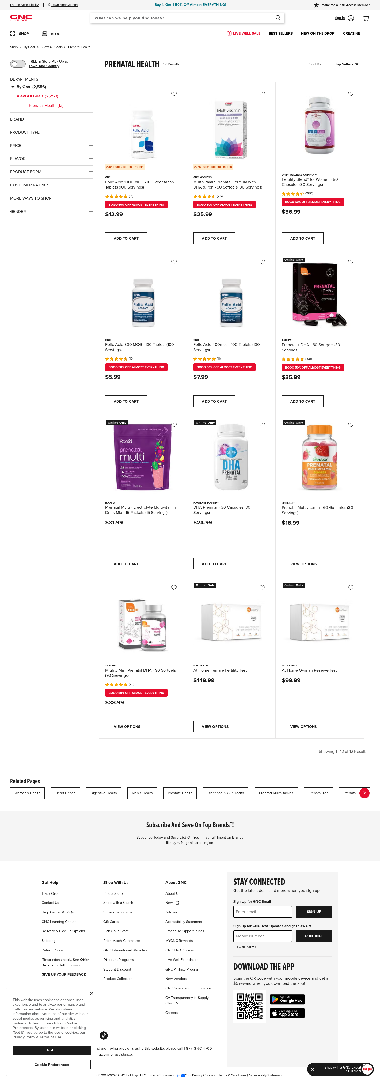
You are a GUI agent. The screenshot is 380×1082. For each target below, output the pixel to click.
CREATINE (351, 33)
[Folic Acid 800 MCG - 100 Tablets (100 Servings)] (143, 294)
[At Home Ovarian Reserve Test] (320, 620)
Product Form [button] (25, 172)
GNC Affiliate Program (182, 969)
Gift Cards (111, 922)
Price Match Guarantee (121, 940)
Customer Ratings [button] (29, 185)
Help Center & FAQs (58, 912)
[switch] (18, 64)
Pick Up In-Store (116, 931)
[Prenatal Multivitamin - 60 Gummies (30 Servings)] (320, 457)
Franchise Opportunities (184, 931)
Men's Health (142, 793)
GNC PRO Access (179, 950)
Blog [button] (55, 34)
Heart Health (65, 793)
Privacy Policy (24, 1037)
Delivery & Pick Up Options (63, 931)
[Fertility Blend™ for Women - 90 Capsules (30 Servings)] (320, 126)
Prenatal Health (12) (46, 105)
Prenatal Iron (318, 793)
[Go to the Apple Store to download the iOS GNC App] (287, 1013)
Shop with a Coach (118, 902)
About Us (172, 893)
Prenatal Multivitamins (276, 793)
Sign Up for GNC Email (252, 901)
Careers (171, 1013)
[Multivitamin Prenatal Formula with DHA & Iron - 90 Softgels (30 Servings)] (231, 126)
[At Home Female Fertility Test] (231, 620)
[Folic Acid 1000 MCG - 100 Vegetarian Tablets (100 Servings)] (143, 126)
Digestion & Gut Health (225, 793)
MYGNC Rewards (179, 940)
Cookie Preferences (52, 1065)
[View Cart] (368, 15)
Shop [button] (24, 34)
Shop (14, 47)
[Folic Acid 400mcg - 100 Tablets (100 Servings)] (231, 294)
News (170, 902)
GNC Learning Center (59, 922)
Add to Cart (126, 238)
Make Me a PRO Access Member (346, 5)
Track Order (51, 893)
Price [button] (15, 145)
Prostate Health (180, 793)
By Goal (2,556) (31, 87)
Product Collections (118, 978)
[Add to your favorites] (177, 94)
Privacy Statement (161, 1075)
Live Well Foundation (182, 960)
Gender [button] (18, 211)
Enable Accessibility (24, 5)
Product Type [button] (25, 132)
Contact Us (50, 902)
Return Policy (52, 950)
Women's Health (27, 793)
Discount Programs (118, 960)
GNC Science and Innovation (188, 988)
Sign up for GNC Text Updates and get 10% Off (272, 926)
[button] (344, 18)
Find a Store (113, 893)
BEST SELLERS (281, 33)
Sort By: (315, 64)
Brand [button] (17, 119)
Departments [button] (24, 79)
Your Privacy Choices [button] (200, 1075)
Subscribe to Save (117, 912)
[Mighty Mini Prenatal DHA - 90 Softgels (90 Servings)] (143, 620)
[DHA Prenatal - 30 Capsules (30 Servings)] (231, 457)
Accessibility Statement (183, 922)
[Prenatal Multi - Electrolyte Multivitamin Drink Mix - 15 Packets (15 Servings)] (143, 457)
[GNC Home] (21, 18)
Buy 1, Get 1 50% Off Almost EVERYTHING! (190, 5)
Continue (314, 936)
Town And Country (44, 66)
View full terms (244, 947)
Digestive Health (103, 793)
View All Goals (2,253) (37, 96)
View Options (303, 564)
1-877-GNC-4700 (198, 1048)
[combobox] (187, 18)
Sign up (314, 912)
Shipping (49, 940)
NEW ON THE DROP (318, 33)
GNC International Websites (125, 950)
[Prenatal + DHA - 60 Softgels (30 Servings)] (320, 294)
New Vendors (176, 978)
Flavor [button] (18, 158)
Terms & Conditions (232, 1075)
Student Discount (117, 969)
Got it (52, 1050)
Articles (171, 912)
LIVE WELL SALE (246, 33)
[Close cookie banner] (91, 993)
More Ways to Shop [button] (30, 198)
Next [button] (364, 793)
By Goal (30, 47)
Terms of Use (50, 1037)
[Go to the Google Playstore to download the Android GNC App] (287, 999)
